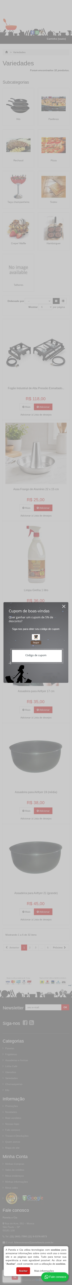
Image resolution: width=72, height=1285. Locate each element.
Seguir (36, 642)
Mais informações (44, 1270)
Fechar (64, 605)
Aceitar (23, 1270)
